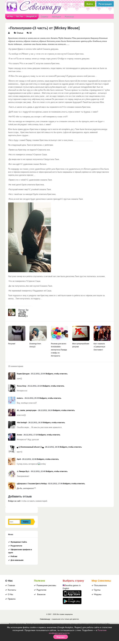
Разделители (16, 546)
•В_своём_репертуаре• (27, 410)
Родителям (41, 590)
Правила (11, 599)
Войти (89, 3)
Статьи (20, 33)
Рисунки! (11, 344)
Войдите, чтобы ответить (56, 374)
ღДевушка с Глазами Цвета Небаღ (32, 484)
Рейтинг (14, 556)
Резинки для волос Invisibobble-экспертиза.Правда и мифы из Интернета (59, 350)
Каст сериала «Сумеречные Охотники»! (99, 347)
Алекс (19, 435)
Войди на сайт (14, 501)
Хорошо (60, 636)
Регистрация (105, 3)
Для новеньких (17, 560)
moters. (20, 398)
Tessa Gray (21, 386)
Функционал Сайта (19, 542)
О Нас (10, 594)
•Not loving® (22, 423)
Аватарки (56, 16)
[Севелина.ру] (34, 13)
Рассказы (69, 16)
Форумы (97, 594)
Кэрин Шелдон (23, 374)
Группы (97, 590)
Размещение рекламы (46, 585)
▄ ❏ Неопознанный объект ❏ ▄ (30, 447)
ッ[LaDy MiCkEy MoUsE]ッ (23, 314)
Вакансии (41, 594)
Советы (44, 16)
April (19, 459)
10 (30, 33)
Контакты (12, 590)
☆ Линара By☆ (23, 471)
